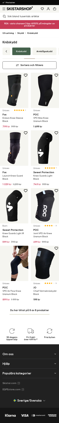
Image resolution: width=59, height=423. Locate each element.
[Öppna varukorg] (55, 9)
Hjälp (6, 363)
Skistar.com (9, 383)
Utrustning (8, 33)
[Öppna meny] (3, 9)
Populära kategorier (17, 373)
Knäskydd (32, 33)
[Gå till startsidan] (20, 8)
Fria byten (10, 2)
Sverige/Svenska (29, 400)
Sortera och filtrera (31, 65)
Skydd (20, 33)
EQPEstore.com (11, 389)
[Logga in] (48, 9)
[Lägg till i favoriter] (26, 75)
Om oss (8, 354)
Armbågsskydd (44, 51)
